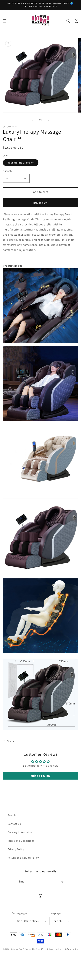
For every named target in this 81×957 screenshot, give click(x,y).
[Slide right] (49, 120)
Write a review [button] (40, 776)
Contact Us (14, 823)
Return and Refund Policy (23, 857)
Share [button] (10, 741)
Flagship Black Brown (20, 162)
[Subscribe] (62, 881)
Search (12, 815)
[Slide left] (32, 120)
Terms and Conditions (21, 840)
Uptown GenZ (17, 949)
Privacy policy (54, 949)
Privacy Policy (16, 849)
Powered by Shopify (34, 949)
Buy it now (40, 202)
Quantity (7, 171)
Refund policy (71, 949)
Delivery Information (20, 832)
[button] (5, 21)
